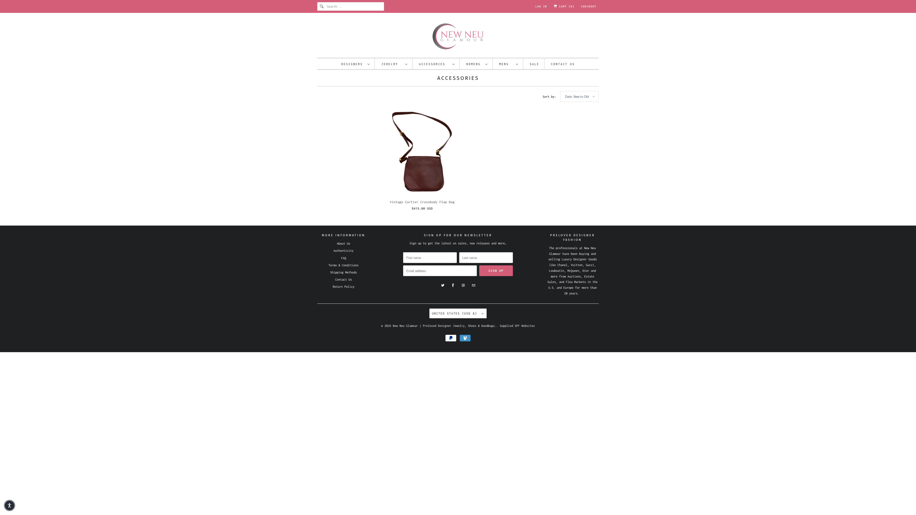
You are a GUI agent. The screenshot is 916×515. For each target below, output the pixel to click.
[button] (9, 505)
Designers (353, 64)
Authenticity (343, 250)
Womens (474, 64)
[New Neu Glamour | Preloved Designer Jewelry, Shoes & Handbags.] (458, 36)
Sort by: (550, 96)
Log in (541, 6)
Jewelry (392, 64)
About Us (343, 243)
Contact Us (563, 64)
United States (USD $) (455, 313)
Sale (534, 64)
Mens (506, 64)
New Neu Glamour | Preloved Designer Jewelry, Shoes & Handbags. (444, 325)
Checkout (588, 6)
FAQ (343, 258)
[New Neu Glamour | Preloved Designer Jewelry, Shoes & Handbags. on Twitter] (443, 285)
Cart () (565, 6)
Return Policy (343, 286)
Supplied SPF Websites (517, 325)
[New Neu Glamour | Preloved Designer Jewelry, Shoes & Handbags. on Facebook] (453, 285)
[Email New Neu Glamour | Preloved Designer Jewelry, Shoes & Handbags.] (473, 285)
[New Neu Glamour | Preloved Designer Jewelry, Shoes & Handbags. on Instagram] (463, 285)
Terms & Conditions (343, 265)
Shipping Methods (343, 272)
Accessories (434, 64)
